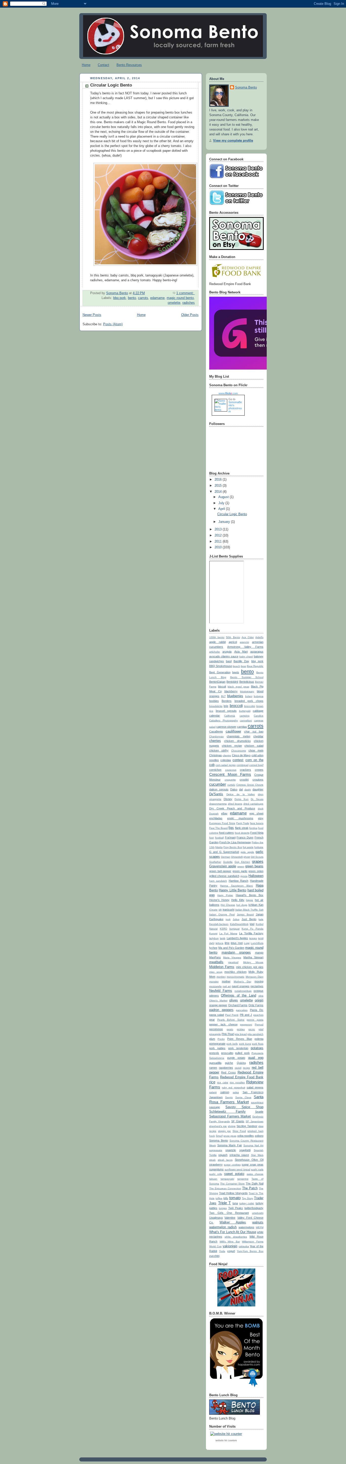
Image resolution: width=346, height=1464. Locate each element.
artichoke (214, 651)
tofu (225, 1198)
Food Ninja (256, 832)
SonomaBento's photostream (235, 407)
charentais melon (238, 736)
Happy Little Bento (232, 890)
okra (260, 995)
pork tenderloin (238, 1048)
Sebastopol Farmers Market (230, 1116)
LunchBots (257, 943)
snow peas (229, 1135)
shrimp (232, 1126)
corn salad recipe (226, 765)
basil (229, 661)
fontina (253, 828)
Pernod (259, 1024)
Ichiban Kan (255, 904)
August (224, 497)
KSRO (223, 928)
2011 (219, 541)
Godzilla (228, 861)
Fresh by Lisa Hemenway (235, 842)
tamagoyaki (227, 1178)
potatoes (257, 1048)
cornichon (215, 769)
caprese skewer (226, 726)
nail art (227, 986)
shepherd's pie (218, 1126)
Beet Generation (219, 672)
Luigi (246, 943)
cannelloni (246, 720)
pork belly (232, 1043)
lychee (213, 947)
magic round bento (180, 298)
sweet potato (234, 1174)
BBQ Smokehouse (220, 666)
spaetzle (230, 1150)
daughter (258, 789)
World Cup (215, 1246)
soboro (259, 1135)
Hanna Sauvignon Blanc (236, 885)
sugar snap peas (252, 1164)
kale (261, 919)
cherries (215, 741)
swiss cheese (255, 1174)
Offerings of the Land (238, 995)
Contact (103, 65)
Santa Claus (243, 1097)
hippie (249, 900)
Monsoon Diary (255, 976)
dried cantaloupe (253, 803)
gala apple (247, 852)
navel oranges (240, 986)
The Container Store (232, 1183)
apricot (233, 641)
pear (212, 1019)
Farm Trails (242, 823)
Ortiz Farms (255, 1005)
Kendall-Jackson (218, 924)
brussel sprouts (226, 710)
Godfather (215, 861)
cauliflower (233, 731)
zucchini (214, 1255)
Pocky (221, 1039)
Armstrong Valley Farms (245, 646)
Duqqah (214, 813)
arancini (244, 642)
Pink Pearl (228, 1034)
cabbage (258, 710)
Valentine (229, 1217)
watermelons (246, 1227)
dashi (247, 789)
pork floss (257, 1043)
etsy (260, 818)
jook (228, 919)
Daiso (233, 789)
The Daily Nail (254, 1183)
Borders (227, 700)
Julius (236, 919)
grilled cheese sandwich (224, 875)
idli (220, 909)
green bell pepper (220, 871)
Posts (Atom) (113, 324)
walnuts (257, 1222)
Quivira (241, 1062)
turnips (223, 1208)
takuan (213, 1178)
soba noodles (245, 1135)
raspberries (226, 1067)
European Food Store (222, 823)
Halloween (255, 876)
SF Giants (237, 1121)
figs (231, 828)
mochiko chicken (235, 971)
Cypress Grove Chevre (249, 784)
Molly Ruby (255, 971)
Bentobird (232, 681)
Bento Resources (129, 65)
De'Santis (216, 794)
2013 (219, 529)
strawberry (216, 1164)
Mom (212, 976)
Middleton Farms (221, 967)
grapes (257, 861)
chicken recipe (232, 745)
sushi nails (257, 1169)
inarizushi (228, 909)
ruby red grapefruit (233, 1087)
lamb (222, 938)
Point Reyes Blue (239, 1038)
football (219, 837)
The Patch (250, 1188)
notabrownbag (243, 990)
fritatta (219, 847)
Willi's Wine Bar (230, 1241)
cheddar (258, 736)
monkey (221, 976)
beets (235, 672)
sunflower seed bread (237, 1169)
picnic (251, 1029)
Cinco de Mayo (241, 755)
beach (236, 666)
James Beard (245, 914)
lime (227, 942)
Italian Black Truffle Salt (249, 909)
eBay (224, 813)
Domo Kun (241, 799)
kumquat (234, 928)
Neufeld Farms (220, 991)
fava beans (256, 823)
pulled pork (242, 1052)
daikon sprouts (218, 789)
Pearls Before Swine (230, 1019)
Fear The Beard (218, 828)
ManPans (215, 957)
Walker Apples (233, 1222)
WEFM (259, 1227)
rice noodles (237, 1082)
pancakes (241, 1010)
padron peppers (221, 1010)
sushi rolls (215, 1174)
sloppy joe (224, 1131)
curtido (231, 784)
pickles (241, 1029)
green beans (254, 866)
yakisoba (244, 1246)
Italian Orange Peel (222, 914)
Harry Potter (225, 895)
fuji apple (248, 847)
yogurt (231, 1251)
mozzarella (215, 986)
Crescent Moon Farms (230, 774)
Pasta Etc (257, 1009)
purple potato (236, 1057)
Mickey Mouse (253, 962)
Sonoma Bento (246, 87)
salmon (224, 1092)
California (229, 715)
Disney (228, 799)
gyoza (243, 876)
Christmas (215, 755)
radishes (188, 303)
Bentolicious (246, 681)
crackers (245, 769)
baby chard (246, 656)
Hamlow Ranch (238, 880)
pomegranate (217, 1043)
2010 (219, 547)
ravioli (238, 1067)
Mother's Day (243, 981)
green (240, 866)
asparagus (256, 651)
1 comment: (185, 293)
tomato (235, 1198)
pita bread (241, 1034)
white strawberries (236, 1236)
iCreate (213, 909)
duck (260, 808)
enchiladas (215, 818)
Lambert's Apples (237, 938)
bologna (258, 696)
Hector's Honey (219, 899)
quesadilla (215, 1062)
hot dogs (241, 904)
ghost (246, 856)
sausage (214, 1107)
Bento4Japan (217, 681)
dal (241, 789)
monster (214, 981)
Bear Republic (255, 666)
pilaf (261, 1029)
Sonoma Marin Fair (229, 1145)
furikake (258, 847)
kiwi (252, 923)
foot (211, 837)
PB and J (246, 1014)
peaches (258, 1015)
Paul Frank (231, 1015)
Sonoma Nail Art (253, 1145)
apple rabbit (217, 641)
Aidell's (259, 637)
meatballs (216, 962)
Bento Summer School (246, 677)
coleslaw (225, 760)
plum (212, 1038)
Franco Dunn (245, 837)
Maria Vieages (232, 957)
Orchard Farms (237, 1005)
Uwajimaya (216, 1217)
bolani (248, 696)
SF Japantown (254, 1121)
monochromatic (235, 976)
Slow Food (239, 1131)
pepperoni (246, 1024)
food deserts (242, 832)
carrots (143, 298)
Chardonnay (216, 736)
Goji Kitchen (242, 861)
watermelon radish (223, 1227)
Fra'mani (230, 837)
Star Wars (257, 1155)
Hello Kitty (237, 899)
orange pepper (218, 1005)
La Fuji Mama (228, 933)
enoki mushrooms (240, 818)
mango (259, 952)
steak (212, 1159)
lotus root (237, 942)
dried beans (235, 803)
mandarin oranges (236, 952)
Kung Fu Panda (252, 928)
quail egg (256, 1058)
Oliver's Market (218, 1000)
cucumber (217, 784)
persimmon (216, 1029)
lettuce (219, 943)
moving (259, 981)
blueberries (235, 696)
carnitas (242, 726)
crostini (244, 779)
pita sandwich (255, 1034)
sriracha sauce (239, 1154)
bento (132, 298)
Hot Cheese (228, 904)
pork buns (245, 1043)
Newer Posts (92, 315)
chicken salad (253, 745)
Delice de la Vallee (240, 794)
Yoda (222, 1251)
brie (226, 705)
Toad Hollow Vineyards (233, 1193)
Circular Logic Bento (111, 85)
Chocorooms (238, 750)
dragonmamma (218, 803)
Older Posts (190, 315)
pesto (230, 1029)
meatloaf (233, 962)
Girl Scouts (257, 856)
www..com (228, 393)
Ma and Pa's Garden (231, 947)
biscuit (222, 686)
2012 (219, 535)
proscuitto (227, 1052)
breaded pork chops (249, 700)
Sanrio (229, 1097)
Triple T (224, 1203)
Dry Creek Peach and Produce (232, 808)
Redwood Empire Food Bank (241, 1077)
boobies (214, 700)
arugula (227, 651)
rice (212, 1082)
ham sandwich (218, 880)
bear (243, 666)
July (221, 503)
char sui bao (253, 731)
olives (233, 1000)
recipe (246, 1067)
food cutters (226, 832)
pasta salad (216, 1014)
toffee (219, 1198)
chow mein (255, 750)
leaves (253, 938)
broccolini (249, 706)
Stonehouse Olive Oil (249, 1159)
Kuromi (213, 933)
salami (213, 1092)
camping (244, 715)
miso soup (215, 972)
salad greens (255, 1087)
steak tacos (225, 1159)
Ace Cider (248, 637)
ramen (213, 1067)
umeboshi (257, 1213)
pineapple (215, 1034)
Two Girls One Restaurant (229, 1212)
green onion (255, 871)
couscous (230, 769)
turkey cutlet (246, 1203)
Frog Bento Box (232, 847)
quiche (229, 1062)
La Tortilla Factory (251, 933)
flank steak (241, 827)
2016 (219, 479)
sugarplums (216, 1169)
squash (222, 1154)
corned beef (256, 765)
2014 (219, 491)
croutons (258, 779)
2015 (219, 485)
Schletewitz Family (227, 1111)
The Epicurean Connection (225, 1188)
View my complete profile (233, 140)
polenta (259, 1038)
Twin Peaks (235, 1208)
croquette (230, 779)
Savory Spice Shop (244, 1107)
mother (226, 981)
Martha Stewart (253, 957)
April (222, 509)
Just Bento (249, 919)
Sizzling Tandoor (247, 1126)
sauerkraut (257, 1102)
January (224, 522)
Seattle (259, 1111)
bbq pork (119, 298)
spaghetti (245, 1150)
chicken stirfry (218, 750)
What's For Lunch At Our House (232, 1232)
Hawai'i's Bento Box (249, 895)
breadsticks (215, 706)
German (225, 856)
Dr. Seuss (257, 799)
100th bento (216, 637)
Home (86, 65)
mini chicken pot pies (249, 966)
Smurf (219, 1135)
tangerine (242, 1178)
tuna (235, 1203)
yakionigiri (230, 1246)
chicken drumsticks (237, 740)
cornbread (242, 765)
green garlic (240, 871)
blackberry (231, 691)
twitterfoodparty (253, 1208)
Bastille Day (241, 661)
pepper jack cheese (223, 1024)
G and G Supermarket (224, 851)
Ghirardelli (237, 856)
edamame (157, 298)
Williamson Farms (252, 1241)
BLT (223, 696)
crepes (259, 769)
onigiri (259, 1000)
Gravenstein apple (222, 866)
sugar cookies (232, 1164)
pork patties (217, 1048)
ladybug (214, 938)
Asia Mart (241, 651)
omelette (174, 303)
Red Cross (228, 1072)
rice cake (222, 1082)
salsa (236, 1092)
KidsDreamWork (239, 924)
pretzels (214, 1052)
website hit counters (226, 1440)
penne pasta (255, 1019)
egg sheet (256, 813)
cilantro (227, 755)
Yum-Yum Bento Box (250, 1251)
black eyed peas (238, 686)
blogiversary (247, 691)
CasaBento (216, 731)
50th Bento (233, 637)
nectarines (257, 986)
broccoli (236, 705)
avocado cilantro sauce (223, 656)
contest (238, 760)
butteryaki (245, 710)
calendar (214, 715)
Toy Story (247, 1198)
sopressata (215, 1150)
